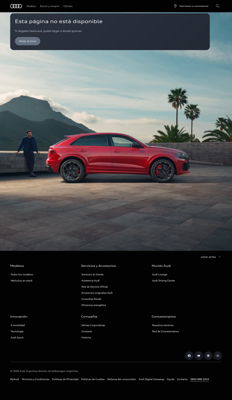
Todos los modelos (22, 274)
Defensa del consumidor (121, 379)
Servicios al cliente (92, 274)
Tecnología (17, 331)
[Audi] (16, 6)
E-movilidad (18, 325)
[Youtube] (199, 356)
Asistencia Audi (91, 280)
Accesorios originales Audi (97, 292)
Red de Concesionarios (165, 331)
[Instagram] (218, 356)
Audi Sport (17, 337)
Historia (86, 337)
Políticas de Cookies (93, 379)
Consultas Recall (91, 298)
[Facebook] (189, 356)
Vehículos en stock (21, 280)
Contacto (87, 331)
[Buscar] (218, 6)
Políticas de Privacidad (65, 379)
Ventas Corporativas (93, 325)
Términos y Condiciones (35, 379)
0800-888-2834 (199, 379)
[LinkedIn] (208, 356)
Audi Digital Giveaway (151, 379)
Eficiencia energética (94, 305)
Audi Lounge (159, 274)
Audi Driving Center (163, 280)
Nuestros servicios (163, 325)
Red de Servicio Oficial (95, 286)
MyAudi (14, 379)
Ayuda (170, 379)
